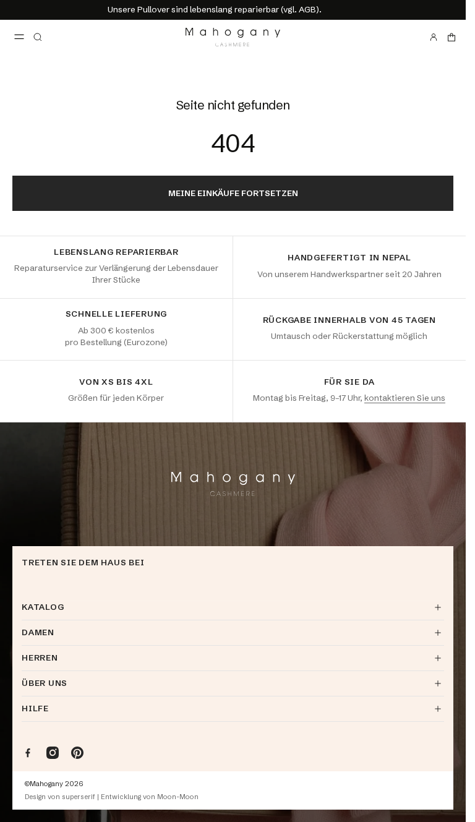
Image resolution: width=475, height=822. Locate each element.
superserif (78, 797)
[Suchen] (37, 37)
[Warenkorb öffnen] (451, 37)
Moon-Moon (178, 797)
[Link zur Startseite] (233, 37)
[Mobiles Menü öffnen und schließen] (19, 37)
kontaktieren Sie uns (404, 398)
